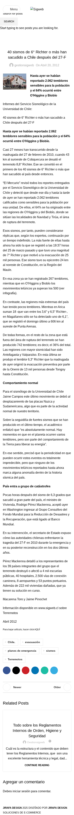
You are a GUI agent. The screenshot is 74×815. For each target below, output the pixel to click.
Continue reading (37, 765)
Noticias (37, 717)
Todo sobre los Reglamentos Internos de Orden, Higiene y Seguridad (37, 730)
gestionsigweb (36, 742)
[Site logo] (37, 9)
